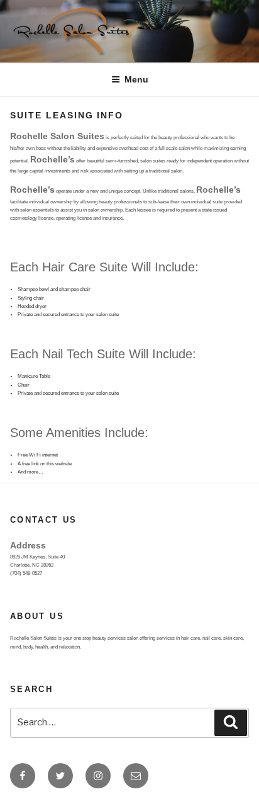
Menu (136, 79)
